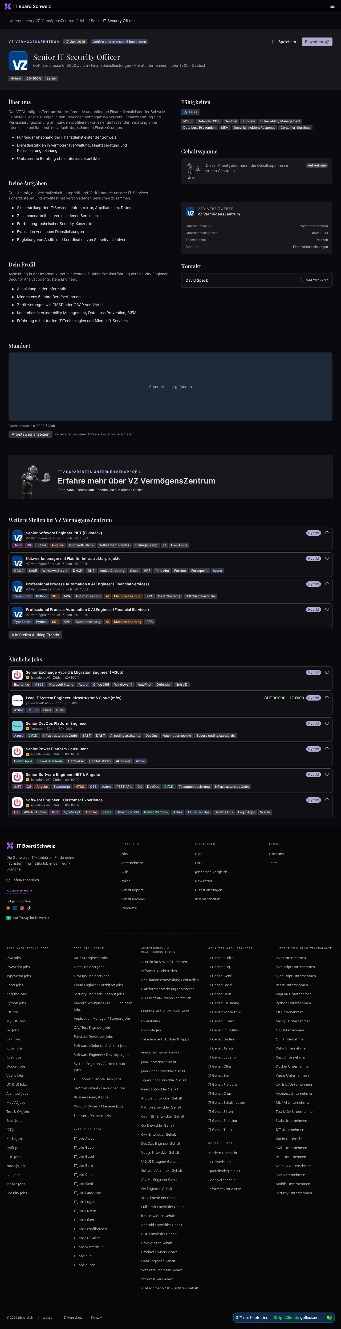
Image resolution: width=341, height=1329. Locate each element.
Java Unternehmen (291, 957)
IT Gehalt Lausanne (223, 1003)
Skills (124, 871)
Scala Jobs (14, 1120)
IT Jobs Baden (85, 1147)
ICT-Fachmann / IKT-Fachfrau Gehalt (169, 1288)
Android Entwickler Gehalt (161, 1224)
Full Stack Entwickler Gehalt (163, 1206)
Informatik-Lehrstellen (159, 970)
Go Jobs (12, 1030)
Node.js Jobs (16, 1165)
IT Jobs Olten (84, 1219)
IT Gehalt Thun (220, 1129)
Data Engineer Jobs (89, 966)
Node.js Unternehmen (293, 1165)
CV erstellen (150, 1021)
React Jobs (14, 984)
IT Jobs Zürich (84, 1265)
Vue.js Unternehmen (292, 1075)
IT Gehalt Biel (218, 1075)
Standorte (129, 908)
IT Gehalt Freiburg (222, 1084)
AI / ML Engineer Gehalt (160, 1179)
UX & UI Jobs (16, 1084)
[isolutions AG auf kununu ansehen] (27, 677)
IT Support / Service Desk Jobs (97, 1079)
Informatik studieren (224, 1188)
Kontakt (96, 1317)
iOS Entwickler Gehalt (158, 1215)
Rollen (126, 880)
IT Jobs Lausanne (87, 1192)
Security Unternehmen (294, 1192)
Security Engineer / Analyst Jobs (99, 993)
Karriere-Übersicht (222, 1152)
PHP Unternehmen (291, 1156)
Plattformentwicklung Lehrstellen (167, 988)
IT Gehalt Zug (219, 966)
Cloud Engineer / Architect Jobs (98, 984)
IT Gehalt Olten (220, 1066)
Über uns (276, 853)
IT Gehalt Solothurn (223, 1120)
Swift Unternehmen (291, 1147)
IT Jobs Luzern (85, 1210)
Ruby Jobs (14, 1048)
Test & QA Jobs (18, 1111)
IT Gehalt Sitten (220, 1111)
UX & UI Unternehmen (294, 1084)
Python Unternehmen (293, 1003)
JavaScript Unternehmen (295, 966)
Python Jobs (16, 1003)
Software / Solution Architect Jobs (100, 1045)
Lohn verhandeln (222, 1179)
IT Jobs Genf (83, 1183)
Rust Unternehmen (291, 1057)
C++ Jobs (13, 1039)
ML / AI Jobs (15, 1102)
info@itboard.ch (26, 879)
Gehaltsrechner (133, 899)
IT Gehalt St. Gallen (223, 1030)
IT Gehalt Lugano (222, 1057)
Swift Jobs (14, 1147)
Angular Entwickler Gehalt (161, 1098)
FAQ (198, 862)
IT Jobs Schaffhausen (90, 1228)
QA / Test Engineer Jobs (92, 1027)
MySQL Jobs (16, 1021)
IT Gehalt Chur (219, 1093)
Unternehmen (20, 20)
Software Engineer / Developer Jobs (102, 1054)
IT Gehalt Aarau (220, 1048)
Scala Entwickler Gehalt (159, 1197)
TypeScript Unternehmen (296, 975)
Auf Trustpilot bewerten (31, 917)
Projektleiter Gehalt (156, 1242)
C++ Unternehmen (291, 1039)
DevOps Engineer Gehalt (160, 1143)
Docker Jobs (16, 1066)
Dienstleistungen (208, 890)
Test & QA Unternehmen (295, 1111)
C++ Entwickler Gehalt (158, 1134)
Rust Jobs (13, 1057)
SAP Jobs (13, 1174)
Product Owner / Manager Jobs (98, 1106)
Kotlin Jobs (14, 1138)
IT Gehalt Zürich (221, 957)
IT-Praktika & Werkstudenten (164, 961)
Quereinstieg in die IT (225, 1170)
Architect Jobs (17, 1093)
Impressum (46, 1317)
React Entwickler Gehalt (159, 1089)
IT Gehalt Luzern (221, 1021)
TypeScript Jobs (18, 975)
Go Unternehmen (290, 1030)
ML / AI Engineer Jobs (91, 957)
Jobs (83, 20)
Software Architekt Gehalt (161, 1170)
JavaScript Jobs (18, 966)
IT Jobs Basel (84, 1156)
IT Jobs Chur (83, 1174)
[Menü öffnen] (332, 6)
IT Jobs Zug (83, 1255)
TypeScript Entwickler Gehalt (163, 1080)
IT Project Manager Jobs (93, 1115)
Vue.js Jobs (15, 1075)
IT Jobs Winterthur (88, 1246)
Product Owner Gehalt (159, 1251)
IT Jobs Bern (83, 1165)
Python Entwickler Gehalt (161, 1107)
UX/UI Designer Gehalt (159, 1161)
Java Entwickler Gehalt (158, 1062)
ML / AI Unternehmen (293, 1102)
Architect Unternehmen (294, 1093)
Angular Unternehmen (294, 993)
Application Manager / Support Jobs (102, 1018)
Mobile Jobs (15, 1183)
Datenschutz (73, 1317)
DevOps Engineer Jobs (91, 975)
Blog (198, 853)
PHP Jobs (13, 1156)
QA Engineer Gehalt (156, 1188)
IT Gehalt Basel (220, 984)
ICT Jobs (12, 1129)
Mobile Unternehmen (293, 1183)
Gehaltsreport (132, 890)
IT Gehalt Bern (219, 993)
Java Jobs (13, 957)
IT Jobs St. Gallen (87, 1237)
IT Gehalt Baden (221, 1039)
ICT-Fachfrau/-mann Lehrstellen (166, 997)
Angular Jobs (16, 993)
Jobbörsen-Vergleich (211, 871)
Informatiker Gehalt (157, 1279)
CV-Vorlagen (151, 1030)
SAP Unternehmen (290, 1174)
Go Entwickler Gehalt (157, 1125)
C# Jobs (12, 1012)
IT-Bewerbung (219, 1161)
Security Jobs (16, 1192)
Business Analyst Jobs (91, 1097)
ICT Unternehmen (290, 1129)
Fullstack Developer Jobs (93, 1036)
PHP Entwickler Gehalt (159, 1233)
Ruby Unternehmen (291, 1048)
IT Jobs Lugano (86, 1201)
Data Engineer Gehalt (158, 1261)
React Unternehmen (292, 984)
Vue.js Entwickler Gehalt (160, 1152)
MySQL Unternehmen (293, 1021)
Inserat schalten (207, 899)
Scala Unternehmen (291, 1120)
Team (273, 862)
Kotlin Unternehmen (292, 1138)
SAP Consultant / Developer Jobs (99, 1088)
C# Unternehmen (289, 1012)
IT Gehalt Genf (220, 975)
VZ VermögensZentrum (55, 20)
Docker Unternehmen (293, 1066)
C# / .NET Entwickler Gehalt (162, 1116)
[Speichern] (327, 533)
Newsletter (203, 880)
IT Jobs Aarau (84, 1138)
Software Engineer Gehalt (161, 1270)
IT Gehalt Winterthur (224, 1012)
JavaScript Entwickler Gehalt (163, 1071)
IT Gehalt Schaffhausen (226, 1102)
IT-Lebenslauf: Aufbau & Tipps (165, 1039)
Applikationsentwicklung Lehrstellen (170, 979)
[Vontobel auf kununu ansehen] (27, 728)
